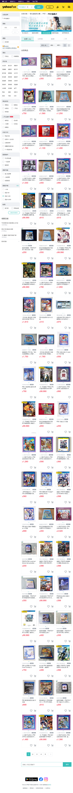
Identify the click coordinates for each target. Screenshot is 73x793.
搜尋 (67, 764)
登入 (49, 7)
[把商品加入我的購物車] (35, 84)
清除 (17, 185)
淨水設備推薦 (46, 33)
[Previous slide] (22, 61)
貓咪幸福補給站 (56, 33)
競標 (52, 39)
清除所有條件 (14, 212)
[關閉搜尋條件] (27, 7)
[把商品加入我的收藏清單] (31, 84)
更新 (49, 785)
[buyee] (11, 47)
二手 (65, 39)
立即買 (40, 39)
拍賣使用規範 (39, 788)
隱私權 (32, 788)
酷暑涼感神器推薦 (36, 33)
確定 (15, 32)
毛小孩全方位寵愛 (26, 33)
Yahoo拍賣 (9, 7)
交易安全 (47, 788)
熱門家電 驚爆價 (66, 33)
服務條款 (25, 788)
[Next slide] (35, 61)
